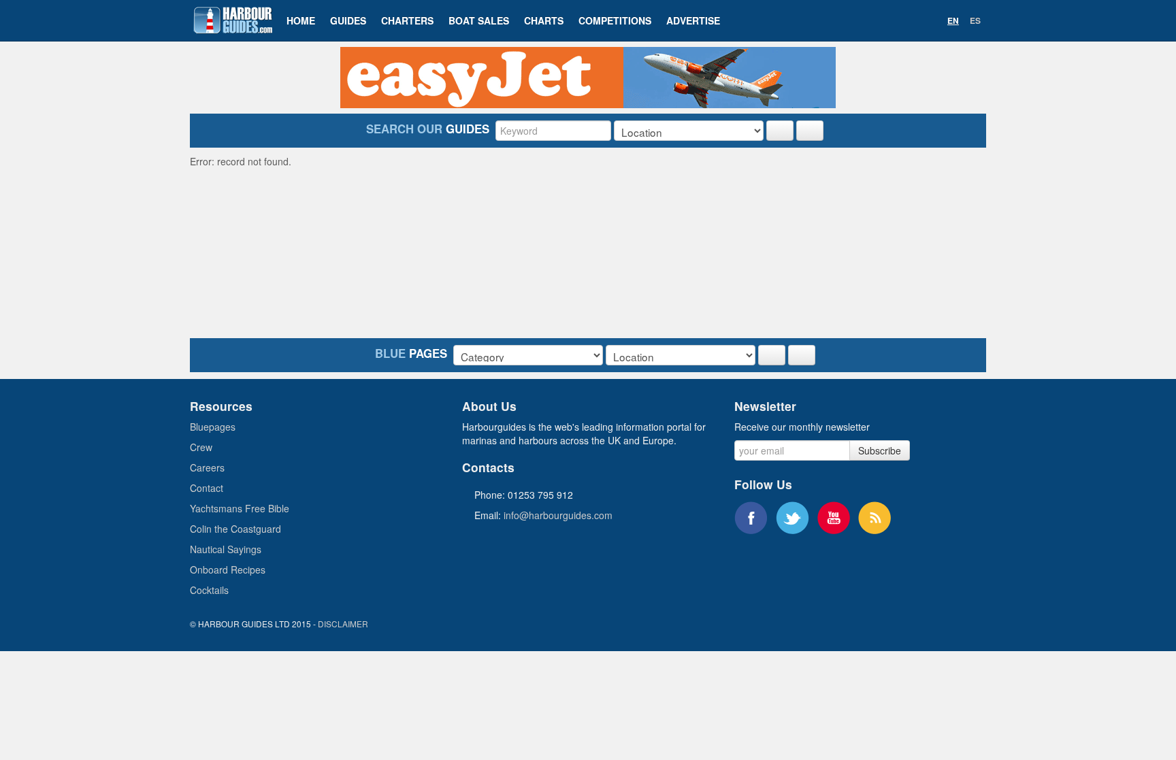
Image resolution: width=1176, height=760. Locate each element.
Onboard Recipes (227, 569)
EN (953, 20)
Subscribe (879, 450)
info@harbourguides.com (558, 515)
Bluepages (212, 426)
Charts (544, 20)
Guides (348, 20)
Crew (201, 447)
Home (301, 20)
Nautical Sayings (225, 549)
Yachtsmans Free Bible (239, 508)
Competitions (614, 20)
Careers (207, 467)
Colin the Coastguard (235, 528)
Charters (407, 20)
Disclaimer (343, 623)
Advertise (693, 20)
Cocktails (209, 590)
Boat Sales (478, 20)
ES (975, 20)
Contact (206, 488)
